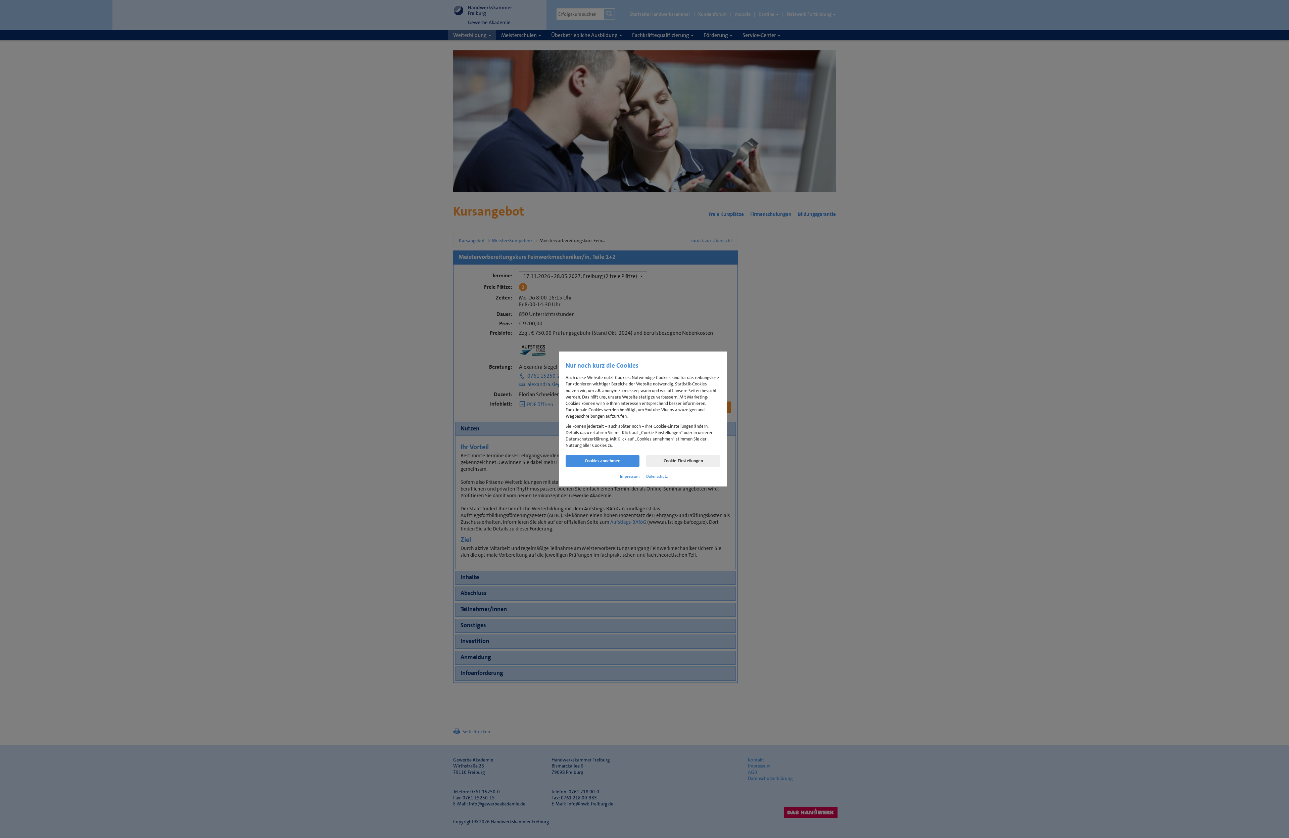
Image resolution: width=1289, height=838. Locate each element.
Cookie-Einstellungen (683, 461)
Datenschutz (657, 476)
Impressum (630, 476)
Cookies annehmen (602, 461)
